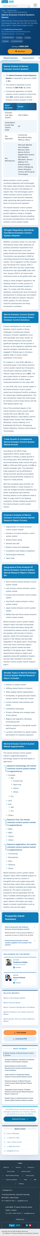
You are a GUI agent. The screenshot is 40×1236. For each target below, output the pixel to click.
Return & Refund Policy (12, 1175)
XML (35, 1179)
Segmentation (28, 58)
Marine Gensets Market (11, 1003)
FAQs (25, 1179)
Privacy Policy (30, 1175)
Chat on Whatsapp (13, 1133)
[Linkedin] (27, 1225)
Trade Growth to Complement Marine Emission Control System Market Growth (18, 1076)
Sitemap (21, 1183)
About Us (6, 1167)
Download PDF (21, 1039)
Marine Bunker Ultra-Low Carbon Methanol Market (19, 1020)
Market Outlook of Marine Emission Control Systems (19, 1054)
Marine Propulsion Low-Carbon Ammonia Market (18, 1013)
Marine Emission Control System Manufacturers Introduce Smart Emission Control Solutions (18, 1068)
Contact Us (31, 1167)
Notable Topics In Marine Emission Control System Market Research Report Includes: (19, 1099)
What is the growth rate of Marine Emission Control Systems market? (17, 928)
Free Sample (21, 1032)
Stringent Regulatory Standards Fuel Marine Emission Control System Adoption (19, 1061)
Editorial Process (18, 1119)
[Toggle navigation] (35, 5)
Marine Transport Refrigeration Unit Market (19, 1007)
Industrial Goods (12, 10)
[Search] (28, 7)
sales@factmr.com (13, 1151)
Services (18, 1167)
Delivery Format (26, 1171)
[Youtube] (30, 1225)
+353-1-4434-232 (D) (14, 1142)
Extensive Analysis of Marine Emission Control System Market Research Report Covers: (18, 1083)
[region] (20, 140)
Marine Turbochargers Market (14, 998)
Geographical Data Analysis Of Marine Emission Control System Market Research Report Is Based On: (19, 1092)
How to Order (11, 1171)
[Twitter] (24, 1225)
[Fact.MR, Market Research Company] (8, 1)
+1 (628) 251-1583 (13, 1138)
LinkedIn (18, 967)
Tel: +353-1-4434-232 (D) (13, 1213)
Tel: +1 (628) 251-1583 (8, 1200)
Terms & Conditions (11, 1179)
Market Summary (11, 58)
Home (3, 10)
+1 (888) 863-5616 (13, 1146)
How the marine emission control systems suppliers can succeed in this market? (18, 943)
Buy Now (21, 51)
